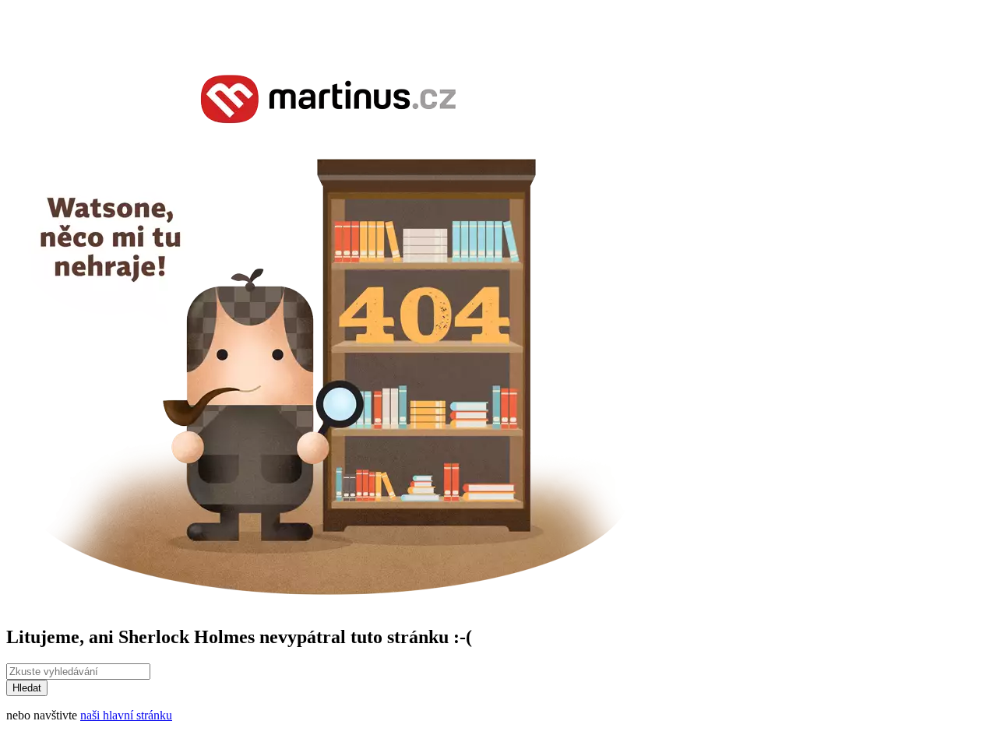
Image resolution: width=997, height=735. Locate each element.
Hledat (26, 688)
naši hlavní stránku (126, 715)
